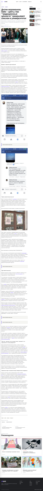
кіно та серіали (38, 481)
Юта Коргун (5, 26)
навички (37, 482)
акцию (15, 233)
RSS (20, 483)
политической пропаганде (5, 339)
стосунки (31, 483)
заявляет (11, 292)
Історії (20, 1)
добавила (2, 299)
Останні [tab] (33, 8)
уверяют (6, 407)
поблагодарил (24, 253)
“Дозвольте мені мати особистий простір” (8, 305)
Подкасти (29, 1)
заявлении (8, 327)
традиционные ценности (5, 86)
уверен (24, 347)
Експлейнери (25, 1)
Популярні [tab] (38, 8)
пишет (17, 81)
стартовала (15, 199)
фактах (13, 337)
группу (9, 397)
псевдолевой (22, 261)
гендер (37, 483)
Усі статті (21, 481)
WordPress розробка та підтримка (38, 489)
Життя (17, 1)
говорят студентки (4, 50)
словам (5, 284)
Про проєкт (21, 482)
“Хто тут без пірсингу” (19, 273)
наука (30, 481)
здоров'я (31, 482)
